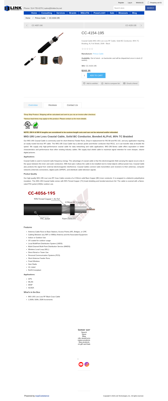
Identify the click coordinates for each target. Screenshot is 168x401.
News (84, 334)
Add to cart (96, 75)
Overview (33, 105)
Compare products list (84, 340)
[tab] (33, 105)
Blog (84, 336)
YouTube (81, 364)
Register (121, 3)
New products (84, 342)
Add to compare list (112, 83)
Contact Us (72, 105)
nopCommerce (42, 396)
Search (150, 8)
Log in (130, 3)
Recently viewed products (84, 338)
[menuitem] (84, 332)
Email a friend (132, 83)
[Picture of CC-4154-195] (30, 60)
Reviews (52, 105)
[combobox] (129, 8)
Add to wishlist (92, 83)
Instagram (86, 364)
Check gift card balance (84, 344)
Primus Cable (98, 54)
